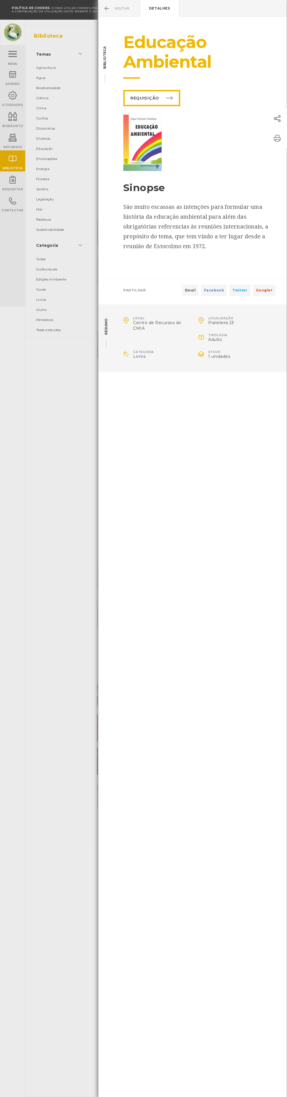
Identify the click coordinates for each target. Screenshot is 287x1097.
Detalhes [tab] (159, 8)
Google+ (264, 290)
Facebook (214, 290)
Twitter (239, 290)
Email (190, 290)
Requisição (144, 98)
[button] (277, 118)
